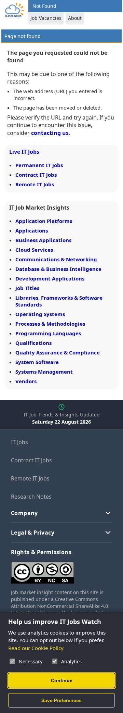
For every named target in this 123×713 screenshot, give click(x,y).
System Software (37, 362)
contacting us (50, 133)
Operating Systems (40, 314)
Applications (31, 230)
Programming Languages (48, 333)
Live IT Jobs (24, 151)
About (75, 18)
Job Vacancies (46, 18)
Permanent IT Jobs (39, 165)
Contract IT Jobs (36, 174)
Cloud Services (34, 249)
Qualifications (33, 342)
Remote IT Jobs (34, 184)
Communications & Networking (56, 259)
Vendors (26, 381)
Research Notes (31, 496)
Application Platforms (43, 220)
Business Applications (43, 240)
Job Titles (27, 288)
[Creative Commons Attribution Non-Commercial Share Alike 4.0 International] (61, 570)
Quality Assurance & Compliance (57, 352)
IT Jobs (19, 442)
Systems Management (44, 371)
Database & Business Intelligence (58, 268)
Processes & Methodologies (50, 323)
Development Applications (49, 278)
